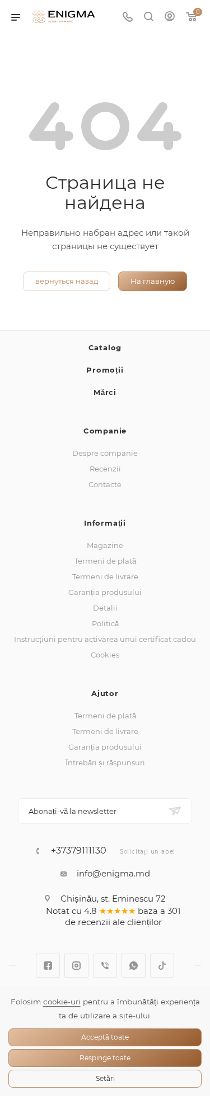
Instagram (76, 966)
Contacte (105, 484)
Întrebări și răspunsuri (105, 762)
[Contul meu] (170, 17)
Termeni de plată (105, 560)
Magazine (105, 545)
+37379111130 (78, 850)
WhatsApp (134, 966)
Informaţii (105, 522)
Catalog (105, 347)
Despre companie (105, 453)
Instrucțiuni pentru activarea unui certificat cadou (105, 639)
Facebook (48, 966)
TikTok (162, 966)
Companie (105, 430)
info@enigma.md (113, 873)
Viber (105, 966)
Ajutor (105, 693)
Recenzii (105, 468)
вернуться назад (66, 281)
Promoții (104, 369)
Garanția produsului (105, 592)
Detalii (105, 607)
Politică (105, 623)
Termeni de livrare (105, 576)
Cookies (105, 654)
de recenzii (87, 922)
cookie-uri (62, 1001)
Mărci (105, 392)
